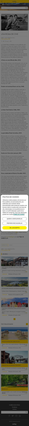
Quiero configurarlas (14, 218)
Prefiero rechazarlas (14, 223)
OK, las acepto (14, 227)
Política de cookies (19, 214)
